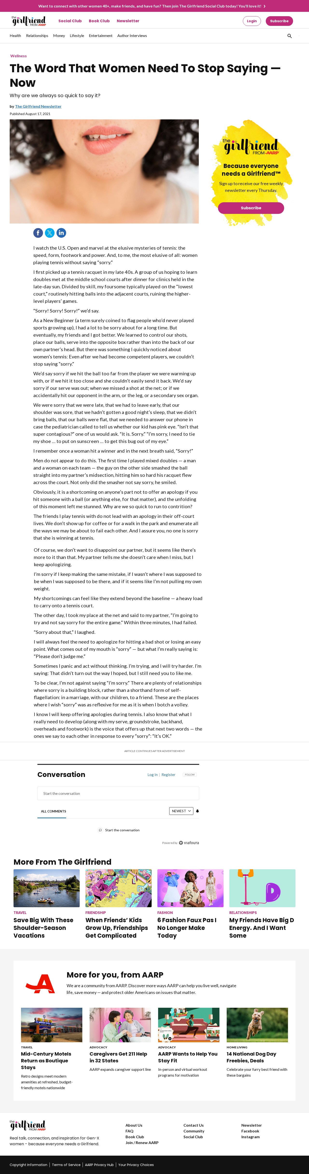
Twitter (50, 233)
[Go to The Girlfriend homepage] (23, 21)
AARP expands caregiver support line (120, 1069)
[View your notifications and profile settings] (197, 811)
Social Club (70, 21)
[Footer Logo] (58, 1125)
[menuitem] (15, 38)
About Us (134, 1125)
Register (169, 774)
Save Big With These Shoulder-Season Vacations (43, 928)
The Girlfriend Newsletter (38, 106)
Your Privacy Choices (136, 1164)
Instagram (250, 1136)
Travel (27, 1047)
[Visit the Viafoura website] (189, 843)
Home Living (237, 1047)
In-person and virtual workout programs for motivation (182, 1072)
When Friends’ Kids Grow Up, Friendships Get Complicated (116, 928)
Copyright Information (28, 1164)
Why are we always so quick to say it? (55, 96)
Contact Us (193, 1125)
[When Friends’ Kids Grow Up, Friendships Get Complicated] (118, 888)
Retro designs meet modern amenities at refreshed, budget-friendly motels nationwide (47, 1082)
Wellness (18, 55)
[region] (118, 810)
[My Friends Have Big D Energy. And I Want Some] (262, 888)
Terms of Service (66, 1164)
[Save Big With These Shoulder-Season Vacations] (47, 888)
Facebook (38, 233)
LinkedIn (61, 233)
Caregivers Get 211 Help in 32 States (118, 1057)
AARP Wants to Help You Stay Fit (188, 1057)
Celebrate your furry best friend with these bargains (257, 1072)
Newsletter (128, 21)
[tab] (53, 811)
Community (193, 1131)
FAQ (129, 1131)
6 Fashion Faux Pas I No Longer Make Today (187, 928)
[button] (289, 36)
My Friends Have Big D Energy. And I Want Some (261, 928)
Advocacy (98, 1047)
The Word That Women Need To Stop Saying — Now (145, 75)
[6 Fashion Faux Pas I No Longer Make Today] (190, 888)
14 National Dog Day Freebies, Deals (251, 1057)
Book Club (99, 21)
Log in (152, 774)
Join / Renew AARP (142, 1142)
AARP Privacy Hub (99, 1164)
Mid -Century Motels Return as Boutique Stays (46, 1061)
